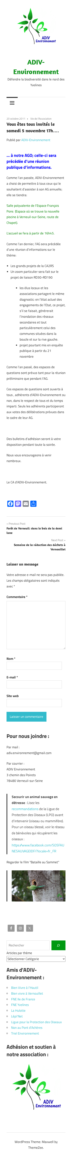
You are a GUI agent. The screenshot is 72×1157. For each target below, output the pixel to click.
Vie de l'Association (41, 119)
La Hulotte (18, 1010)
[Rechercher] (58, 945)
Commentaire (17, 596)
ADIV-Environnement (35, 139)
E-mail (12, 677)
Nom (11, 658)
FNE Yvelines (20, 1004)
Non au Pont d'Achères (26, 1027)
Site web (13, 695)
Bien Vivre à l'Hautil (24, 987)
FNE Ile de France (23, 999)
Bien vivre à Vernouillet (27, 993)
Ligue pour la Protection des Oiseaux (36, 1022)
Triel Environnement (25, 1033)
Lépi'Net (17, 1016)
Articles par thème (19, 952)
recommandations (25, 808)
